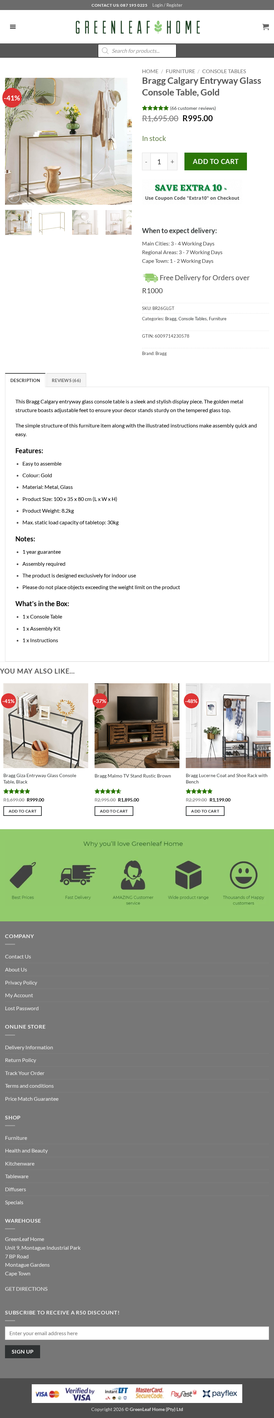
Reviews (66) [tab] (66, 380)
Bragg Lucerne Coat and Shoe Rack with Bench (227, 778)
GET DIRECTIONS (26, 1288)
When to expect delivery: (179, 230)
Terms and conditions (29, 1085)
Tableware (16, 1176)
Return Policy (20, 1060)
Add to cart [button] (23, 811)
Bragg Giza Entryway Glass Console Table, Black (39, 778)
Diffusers (15, 1189)
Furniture (180, 71)
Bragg (170, 318)
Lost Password (22, 1008)
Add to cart (216, 161)
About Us (16, 969)
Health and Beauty (26, 1150)
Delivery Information (29, 1047)
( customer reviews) (193, 108)
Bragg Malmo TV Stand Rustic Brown (133, 775)
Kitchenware (19, 1163)
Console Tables (224, 71)
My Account (19, 995)
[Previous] (16, 141)
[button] (167, 5)
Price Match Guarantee (31, 1098)
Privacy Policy (21, 982)
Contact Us (18, 956)
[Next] (121, 141)
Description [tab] (25, 380)
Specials (14, 1202)
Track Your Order (24, 1073)
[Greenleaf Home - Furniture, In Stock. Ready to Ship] (137, 26)
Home (150, 71)
